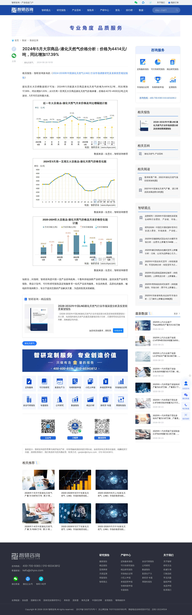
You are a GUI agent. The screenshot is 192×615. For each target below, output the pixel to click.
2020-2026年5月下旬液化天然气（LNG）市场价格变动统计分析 (75, 529)
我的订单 (175, 2)
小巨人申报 (126, 577)
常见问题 (167, 577)
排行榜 (129, 10)
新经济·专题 (147, 577)
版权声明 (167, 581)
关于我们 (161, 2)
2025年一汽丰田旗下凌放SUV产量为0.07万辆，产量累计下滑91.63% (166, 387)
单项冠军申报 (127, 581)
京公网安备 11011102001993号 (112, 609)
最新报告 (103, 561)
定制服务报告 (127, 561)
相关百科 (144, 145)
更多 (176, 313)
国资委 (76, 600)
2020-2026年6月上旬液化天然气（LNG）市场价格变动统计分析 (112, 496)
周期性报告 (147, 581)
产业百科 (76, 10)
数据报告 (146, 569)
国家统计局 (36, 600)
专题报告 (125, 590)
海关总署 (85, 600)
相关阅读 (144, 169)
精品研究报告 (127, 569)
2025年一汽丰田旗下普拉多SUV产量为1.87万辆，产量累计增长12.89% (166, 418)
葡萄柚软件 (120, 600)
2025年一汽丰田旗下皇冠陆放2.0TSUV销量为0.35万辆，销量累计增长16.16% (166, 434)
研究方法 (167, 565)
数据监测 (34, 40)
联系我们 (167, 590)
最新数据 (141, 313)
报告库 (90, 10)
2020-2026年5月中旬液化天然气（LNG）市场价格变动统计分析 (112, 529)
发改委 (25, 600)
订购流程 (167, 573)
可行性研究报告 (128, 565)
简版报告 (103, 577)
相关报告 (144, 112)
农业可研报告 (148, 561)
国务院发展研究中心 (52, 600)
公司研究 (146, 565)
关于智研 (167, 561)
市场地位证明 (127, 573)
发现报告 (109, 600)
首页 (17, 40)
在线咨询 (118, 330)
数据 (141, 10)
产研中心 (104, 10)
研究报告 (61, 10)
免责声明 (167, 586)
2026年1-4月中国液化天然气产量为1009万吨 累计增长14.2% (38, 529)
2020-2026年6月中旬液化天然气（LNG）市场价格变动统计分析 (75, 496)
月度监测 (103, 573)
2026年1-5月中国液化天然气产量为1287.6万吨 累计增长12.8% (38, 496)
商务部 (67, 600)
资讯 (117, 10)
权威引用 (167, 569)
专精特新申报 (127, 586)
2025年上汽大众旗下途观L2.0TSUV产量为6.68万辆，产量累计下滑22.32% (166, 356)
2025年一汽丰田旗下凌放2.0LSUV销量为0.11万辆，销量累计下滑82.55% (166, 371)
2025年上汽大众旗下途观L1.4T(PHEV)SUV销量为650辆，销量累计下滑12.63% (165, 340)
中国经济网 (97, 600)
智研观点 (46, 10)
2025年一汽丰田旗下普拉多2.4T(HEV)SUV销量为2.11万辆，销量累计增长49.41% (165, 403)
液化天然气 (28, 62)
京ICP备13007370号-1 (86, 609)
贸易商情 (103, 569)
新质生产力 (147, 573)
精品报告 (103, 565)
